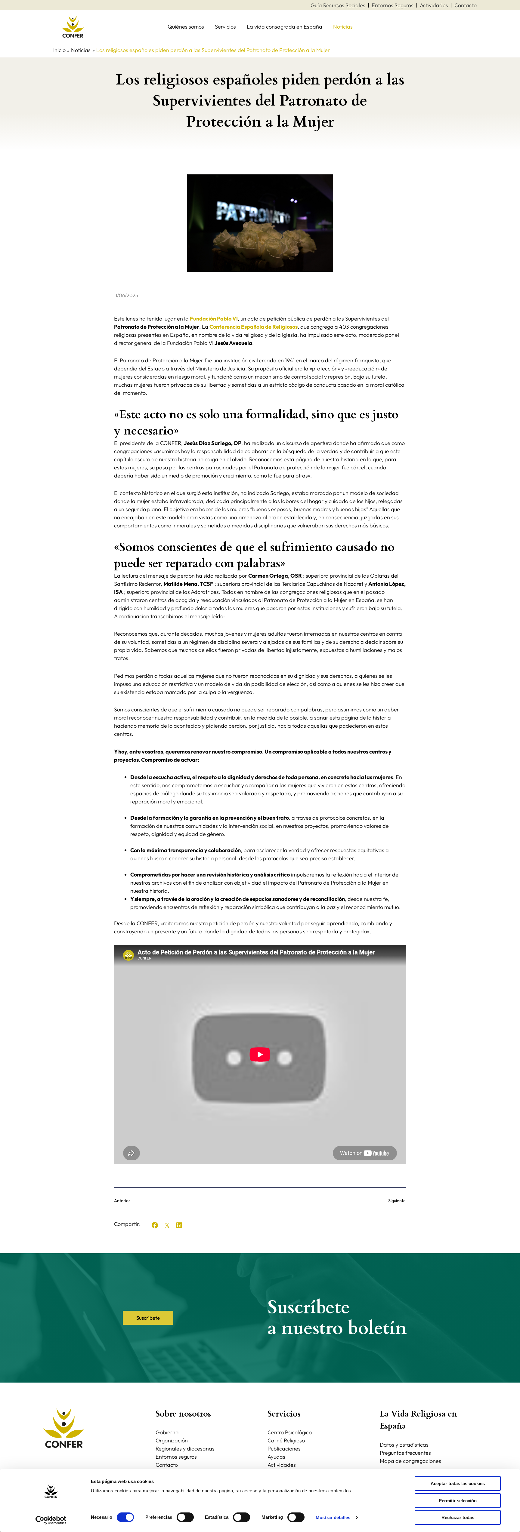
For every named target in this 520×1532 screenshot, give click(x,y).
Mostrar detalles (333, 1517)
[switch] (185, 1517)
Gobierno (167, 1432)
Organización (172, 1440)
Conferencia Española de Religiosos (253, 326)
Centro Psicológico (290, 1432)
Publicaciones (284, 1448)
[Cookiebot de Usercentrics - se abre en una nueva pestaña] (51, 1520)
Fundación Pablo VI (214, 318)
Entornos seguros (176, 1456)
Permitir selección (458, 1500)
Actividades (282, 1464)
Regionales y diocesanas (185, 1448)
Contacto (167, 1464)
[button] (155, 1225)
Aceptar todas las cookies (458, 1483)
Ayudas (276, 1456)
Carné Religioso (286, 1440)
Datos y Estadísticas (404, 1444)
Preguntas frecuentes (405, 1452)
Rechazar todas (457, 1517)
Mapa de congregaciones (410, 1460)
